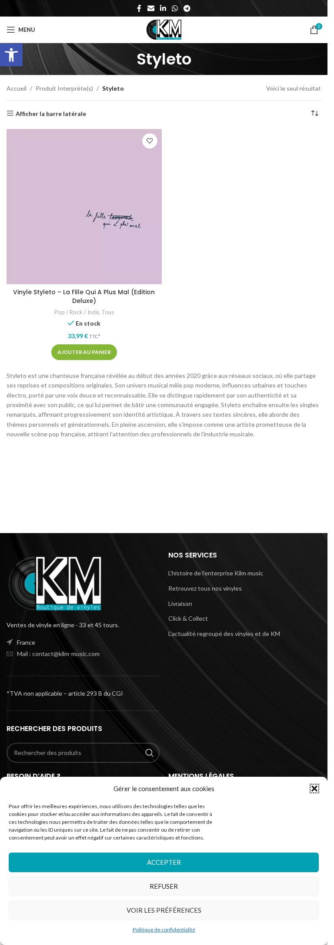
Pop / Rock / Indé (76, 312)
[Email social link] (150, 8)
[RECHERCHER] (150, 753)
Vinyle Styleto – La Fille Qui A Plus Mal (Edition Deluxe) (84, 296)
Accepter (164, 862)
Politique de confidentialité (164, 929)
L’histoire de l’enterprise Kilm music (215, 573)
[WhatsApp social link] (175, 8)
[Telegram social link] (187, 8)
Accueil (17, 88)
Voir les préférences (164, 910)
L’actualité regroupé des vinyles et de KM (224, 633)
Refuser (164, 886)
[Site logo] (164, 29)
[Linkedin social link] (163, 8)
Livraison (180, 603)
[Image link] (54, 582)
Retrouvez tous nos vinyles (205, 588)
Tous (107, 312)
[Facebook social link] (139, 8)
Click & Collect (188, 618)
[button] (11, 55)
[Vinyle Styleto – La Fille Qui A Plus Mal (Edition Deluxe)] (84, 207)
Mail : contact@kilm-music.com (58, 653)
